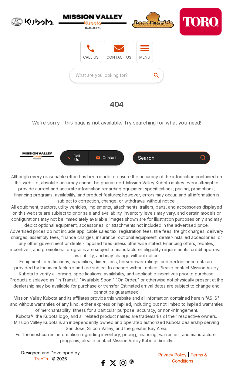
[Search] (203, 158)
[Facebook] (103, 363)
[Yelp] (131, 362)
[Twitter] (113, 363)
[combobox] (116, 75)
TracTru (41, 358)
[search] (157, 75)
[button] (90, 52)
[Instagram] (123, 363)
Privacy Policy (172, 354)
